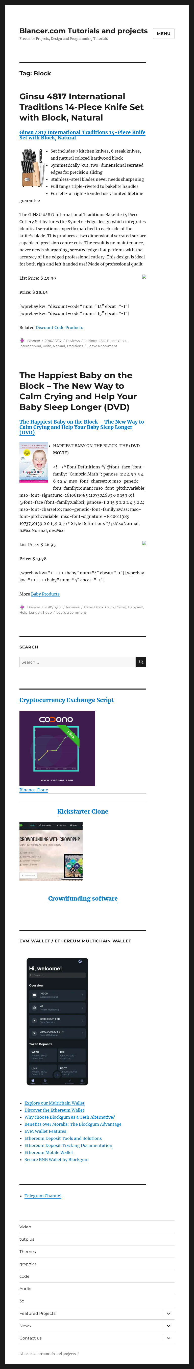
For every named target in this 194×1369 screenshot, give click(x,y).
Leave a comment (102, 346)
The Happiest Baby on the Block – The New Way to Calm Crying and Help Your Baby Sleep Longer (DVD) (81, 427)
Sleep (47, 612)
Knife (47, 346)
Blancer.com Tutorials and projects (83, 30)
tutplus (26, 1239)
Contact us (30, 1338)
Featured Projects (37, 1313)
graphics (28, 1264)
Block (111, 341)
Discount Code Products (59, 327)
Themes (27, 1251)
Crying (120, 607)
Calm (109, 607)
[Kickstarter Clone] (83, 851)
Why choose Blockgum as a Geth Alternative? (70, 1117)
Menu (164, 33)
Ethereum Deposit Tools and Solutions (63, 1138)
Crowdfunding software (83, 898)
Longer (35, 612)
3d (22, 1301)
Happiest (135, 607)
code (24, 1276)
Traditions (75, 346)
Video (25, 1227)
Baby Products (45, 594)
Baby (88, 607)
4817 (102, 341)
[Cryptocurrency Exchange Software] (83, 748)
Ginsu (123, 341)
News (25, 1325)
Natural (59, 346)
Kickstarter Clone (82, 811)
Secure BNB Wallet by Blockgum (57, 1159)
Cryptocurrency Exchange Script (66, 700)
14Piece (90, 341)
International (30, 346)
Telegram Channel (43, 1195)
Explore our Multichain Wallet (55, 1103)
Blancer (33, 341)
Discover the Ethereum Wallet (54, 1110)
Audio (25, 1288)
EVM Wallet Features (45, 1131)
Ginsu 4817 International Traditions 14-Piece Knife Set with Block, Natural (81, 107)
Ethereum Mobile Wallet (49, 1152)
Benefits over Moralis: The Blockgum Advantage (73, 1124)
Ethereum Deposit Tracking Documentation (68, 1145)
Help (23, 612)
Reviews (73, 341)
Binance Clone (33, 789)
